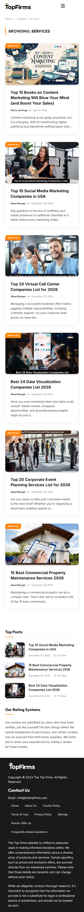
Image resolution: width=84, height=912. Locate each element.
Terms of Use (19, 814)
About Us (31, 805)
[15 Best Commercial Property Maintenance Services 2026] (42, 544)
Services (13, 46)
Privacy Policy (43, 814)
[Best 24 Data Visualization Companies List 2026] (42, 353)
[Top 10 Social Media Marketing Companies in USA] (42, 162)
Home (15, 805)
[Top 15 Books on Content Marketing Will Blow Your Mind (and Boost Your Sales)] (42, 64)
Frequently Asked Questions (29, 831)
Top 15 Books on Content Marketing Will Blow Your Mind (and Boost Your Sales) (40, 98)
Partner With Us (21, 823)
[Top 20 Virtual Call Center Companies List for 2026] (42, 255)
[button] (62, 6)
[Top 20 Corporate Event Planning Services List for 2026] (42, 451)
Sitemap (63, 814)
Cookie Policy (51, 805)
